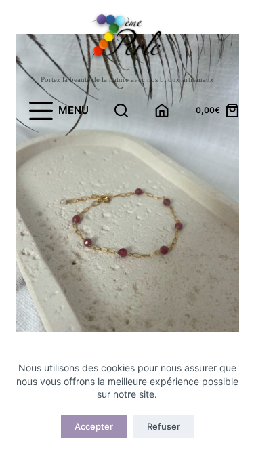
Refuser (163, 426)
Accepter (94, 426)
